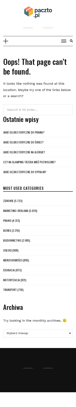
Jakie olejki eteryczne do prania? (23, 132)
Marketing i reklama (15, 210)
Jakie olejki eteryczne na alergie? (24, 152)
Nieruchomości (12, 260)
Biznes (7, 230)
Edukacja (9, 270)
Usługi (7, 250)
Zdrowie (8, 200)
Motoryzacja (11, 280)
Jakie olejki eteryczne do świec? (23, 142)
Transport (10, 289)
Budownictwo (12, 240)
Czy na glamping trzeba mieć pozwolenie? (29, 162)
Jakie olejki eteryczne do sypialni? (24, 172)
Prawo (7, 220)
